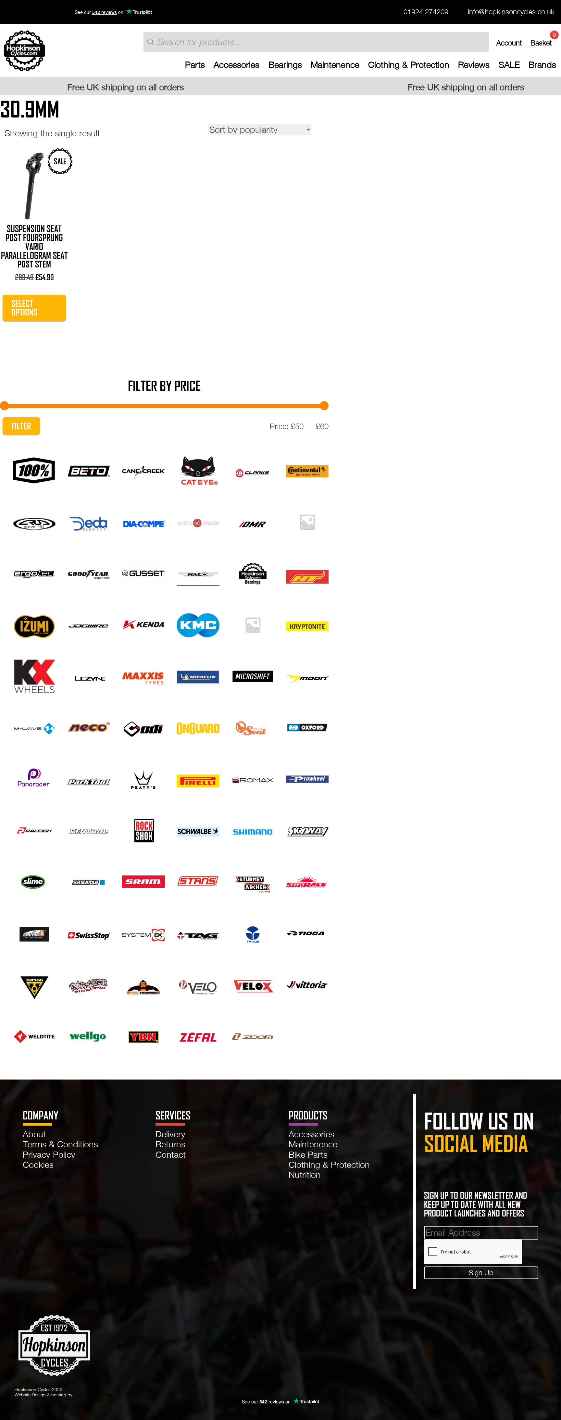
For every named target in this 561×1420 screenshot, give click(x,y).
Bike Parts (308, 1154)
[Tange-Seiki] (252, 932)
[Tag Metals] (198, 932)
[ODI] (143, 727)
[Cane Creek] (143, 469)
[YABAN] (143, 1035)
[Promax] (252, 778)
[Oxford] (307, 727)
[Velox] (252, 984)
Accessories (236, 65)
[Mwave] (34, 727)
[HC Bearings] (252, 572)
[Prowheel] (307, 778)
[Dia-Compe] (143, 521)
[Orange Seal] (252, 727)
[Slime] (34, 881)
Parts (195, 65)
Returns (170, 1144)
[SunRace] (307, 881)
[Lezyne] (89, 675)
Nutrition (305, 1174)
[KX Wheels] (34, 675)
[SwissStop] (89, 932)
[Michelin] (198, 675)
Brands (542, 65)
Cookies (38, 1164)
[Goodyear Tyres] (89, 572)
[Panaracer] (34, 778)
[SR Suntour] (89, 881)
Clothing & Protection (408, 65)
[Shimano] (252, 829)
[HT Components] (307, 572)
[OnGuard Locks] (198, 727)
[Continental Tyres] (307, 469)
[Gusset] (143, 572)
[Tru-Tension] (143, 984)
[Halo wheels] (198, 572)
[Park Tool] (89, 778)
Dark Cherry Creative (93, 1394)
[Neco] (89, 727)
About (34, 1134)
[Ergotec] (34, 572)
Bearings (285, 65)
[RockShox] (143, 829)
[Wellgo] (89, 1035)
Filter (21, 426)
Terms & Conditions (60, 1144)
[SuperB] (34, 932)
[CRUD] (34, 521)
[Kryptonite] (307, 624)
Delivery (170, 1134)
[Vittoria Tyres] (307, 984)
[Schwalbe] (198, 829)
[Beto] (89, 469)
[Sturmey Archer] (252, 881)
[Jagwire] (89, 624)
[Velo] (198, 984)
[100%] (34, 469)
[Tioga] (307, 932)
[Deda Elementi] (89, 521)
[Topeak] (34, 984)
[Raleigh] (34, 829)
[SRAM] (143, 881)
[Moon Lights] (307, 675)
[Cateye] (198, 469)
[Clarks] (252, 469)
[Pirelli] (198, 778)
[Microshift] (252, 675)
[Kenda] (143, 624)
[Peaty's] (143, 778)
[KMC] (198, 624)
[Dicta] (198, 521)
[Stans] (198, 881)
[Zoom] (252, 1035)
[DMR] (252, 521)
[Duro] (307, 521)
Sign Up (481, 1272)
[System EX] (143, 932)
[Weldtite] (34, 1035)
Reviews (474, 65)
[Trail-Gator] (89, 984)
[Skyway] (307, 829)
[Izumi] (34, 624)
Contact (171, 1154)
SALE (509, 65)
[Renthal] (89, 829)
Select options (24, 308)
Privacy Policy (49, 1154)
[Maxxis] (143, 675)
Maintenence (335, 65)
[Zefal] (198, 1035)
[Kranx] (252, 624)
